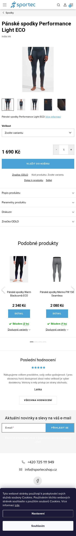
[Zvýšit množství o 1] (71, 149)
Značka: (20, 174)
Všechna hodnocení (38, 400)
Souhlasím (38, 526)
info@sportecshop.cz (41, 469)
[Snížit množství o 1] (56, 149)
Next (73, 290)
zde (17, 505)
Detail (19, 313)
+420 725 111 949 (41, 462)
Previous (3, 290)
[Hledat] (58, 4)
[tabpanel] (19, 294)
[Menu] (4, 4)
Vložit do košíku (38, 163)
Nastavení (38, 513)
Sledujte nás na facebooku (37, 481)
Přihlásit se (59, 427)
